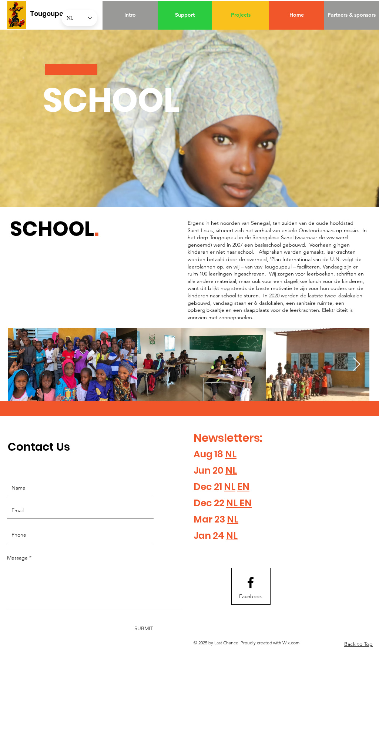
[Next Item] (356, 364)
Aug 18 (209, 454)
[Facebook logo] (250, 582)
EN (243, 486)
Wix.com (290, 642)
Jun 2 (206, 470)
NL (231, 454)
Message (17, 557)
